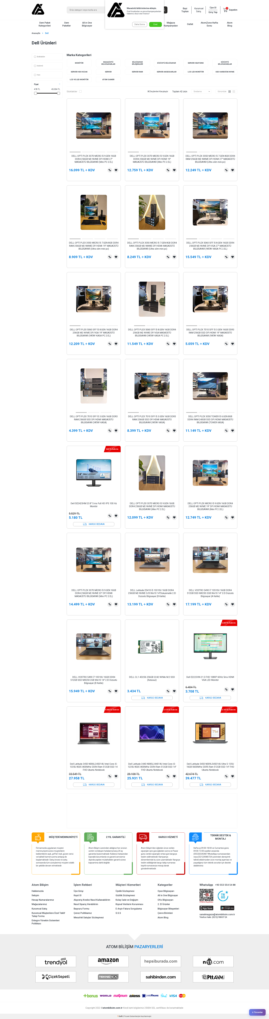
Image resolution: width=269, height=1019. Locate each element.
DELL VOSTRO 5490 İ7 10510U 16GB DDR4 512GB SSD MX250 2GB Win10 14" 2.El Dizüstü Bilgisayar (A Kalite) (210, 593)
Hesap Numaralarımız (43, 900)
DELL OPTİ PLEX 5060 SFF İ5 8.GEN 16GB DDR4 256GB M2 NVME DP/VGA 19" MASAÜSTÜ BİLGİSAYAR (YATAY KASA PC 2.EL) (94, 332)
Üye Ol (213, 7)
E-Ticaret (126, 1016)
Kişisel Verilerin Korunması (129, 904)
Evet (155, 24)
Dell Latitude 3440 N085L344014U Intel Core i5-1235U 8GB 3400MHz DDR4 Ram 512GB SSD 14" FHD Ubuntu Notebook (152, 767)
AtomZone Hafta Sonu (209, 24)
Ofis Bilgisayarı (165, 900)
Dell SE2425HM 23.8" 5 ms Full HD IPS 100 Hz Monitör (94, 505)
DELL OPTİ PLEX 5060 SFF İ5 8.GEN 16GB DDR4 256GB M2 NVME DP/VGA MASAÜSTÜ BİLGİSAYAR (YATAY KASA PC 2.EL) (152, 332)
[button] (75, 325)
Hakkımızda (38, 891)
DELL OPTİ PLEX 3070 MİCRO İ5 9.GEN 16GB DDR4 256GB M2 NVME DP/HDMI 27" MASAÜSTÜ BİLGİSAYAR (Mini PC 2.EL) (93, 159)
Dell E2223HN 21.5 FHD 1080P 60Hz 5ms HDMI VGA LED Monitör (210, 678)
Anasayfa (36, 33)
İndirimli (40, 66)
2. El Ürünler (164, 904)
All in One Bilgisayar (87, 24)
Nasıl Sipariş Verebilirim (86, 904)
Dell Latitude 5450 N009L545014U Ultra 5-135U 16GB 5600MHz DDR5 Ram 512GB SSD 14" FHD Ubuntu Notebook (210, 767)
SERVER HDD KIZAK (79, 72)
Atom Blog (229, 24)
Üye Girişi (78, 891)
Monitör (79, 63)
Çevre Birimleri (165, 913)
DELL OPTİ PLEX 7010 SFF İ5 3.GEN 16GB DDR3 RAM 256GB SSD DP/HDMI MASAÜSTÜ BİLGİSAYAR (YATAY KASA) (94, 419)
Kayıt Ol (77, 895)
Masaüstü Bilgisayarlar (108, 63)
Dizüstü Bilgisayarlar (225, 63)
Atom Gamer (108, 79)
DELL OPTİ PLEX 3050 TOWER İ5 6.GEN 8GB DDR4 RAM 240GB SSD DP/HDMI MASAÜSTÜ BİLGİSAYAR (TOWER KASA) (210, 419)
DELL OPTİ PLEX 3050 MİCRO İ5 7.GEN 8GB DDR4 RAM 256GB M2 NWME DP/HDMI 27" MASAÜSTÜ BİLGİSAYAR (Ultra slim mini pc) (210, 159)
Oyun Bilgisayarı (166, 891)
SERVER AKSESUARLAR (166, 72)
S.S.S (118, 913)
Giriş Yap (212, 12)
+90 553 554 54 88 (225, 884)
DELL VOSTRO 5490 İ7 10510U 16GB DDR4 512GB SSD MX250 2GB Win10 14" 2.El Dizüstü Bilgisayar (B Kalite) (93, 680)
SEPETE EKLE (210, 176)
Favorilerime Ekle (116, 170)
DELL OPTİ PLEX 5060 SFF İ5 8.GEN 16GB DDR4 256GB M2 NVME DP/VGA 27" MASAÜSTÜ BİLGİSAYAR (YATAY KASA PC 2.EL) (210, 245)
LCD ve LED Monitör (79, 79)
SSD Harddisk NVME (224, 72)
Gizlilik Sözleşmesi (125, 895)
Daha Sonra (139, 24)
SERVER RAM (137, 72)
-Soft (120, 1016)
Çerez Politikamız (83, 913)
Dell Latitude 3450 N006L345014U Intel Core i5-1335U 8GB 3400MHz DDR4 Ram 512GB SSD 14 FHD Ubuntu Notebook (94, 767)
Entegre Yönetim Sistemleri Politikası (46, 922)
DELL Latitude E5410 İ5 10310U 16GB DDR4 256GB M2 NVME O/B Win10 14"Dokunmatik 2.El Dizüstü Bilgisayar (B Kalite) (152, 593)
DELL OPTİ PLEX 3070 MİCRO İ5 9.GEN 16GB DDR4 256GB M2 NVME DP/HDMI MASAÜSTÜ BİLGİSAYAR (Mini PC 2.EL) (152, 506)
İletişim (35, 895)
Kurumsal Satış (198, 10)
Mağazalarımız (39, 904)
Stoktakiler (41, 57)
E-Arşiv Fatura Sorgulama (129, 908)
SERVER (108, 72)
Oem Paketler (66, 24)
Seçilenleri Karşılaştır (158, 91)
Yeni (38, 75)
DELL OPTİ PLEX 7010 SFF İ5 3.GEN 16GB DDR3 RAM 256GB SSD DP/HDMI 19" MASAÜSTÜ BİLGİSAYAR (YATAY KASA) (210, 332)
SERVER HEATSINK (196, 63)
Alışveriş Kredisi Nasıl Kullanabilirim (92, 900)
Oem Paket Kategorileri (45, 24)
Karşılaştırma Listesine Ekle (109, 170)
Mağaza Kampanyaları (171, 24)
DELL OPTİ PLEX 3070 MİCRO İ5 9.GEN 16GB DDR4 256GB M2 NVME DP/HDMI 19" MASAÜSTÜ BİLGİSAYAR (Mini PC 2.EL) (152, 159)
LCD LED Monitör (196, 72)
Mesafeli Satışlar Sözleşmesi (89, 917)
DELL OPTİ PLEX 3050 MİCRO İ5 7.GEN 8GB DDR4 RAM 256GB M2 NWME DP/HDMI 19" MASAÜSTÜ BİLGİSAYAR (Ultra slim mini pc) (94, 245)
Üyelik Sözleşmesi (125, 891)
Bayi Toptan (185, 10)
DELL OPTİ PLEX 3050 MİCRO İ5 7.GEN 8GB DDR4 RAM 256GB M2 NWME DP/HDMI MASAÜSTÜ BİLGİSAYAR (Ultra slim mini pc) (152, 245)
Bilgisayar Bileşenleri (137, 63)
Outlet (190, 24)
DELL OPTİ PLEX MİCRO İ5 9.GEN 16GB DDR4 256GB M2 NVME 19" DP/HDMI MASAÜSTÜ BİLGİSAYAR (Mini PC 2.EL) (210, 506)
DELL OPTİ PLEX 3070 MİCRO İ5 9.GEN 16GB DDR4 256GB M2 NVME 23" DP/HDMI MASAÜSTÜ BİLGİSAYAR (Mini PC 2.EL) (93, 593)
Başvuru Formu (81, 908)
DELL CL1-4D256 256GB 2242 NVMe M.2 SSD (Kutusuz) (152, 678)
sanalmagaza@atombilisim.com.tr (217, 914)
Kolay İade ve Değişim (127, 900)
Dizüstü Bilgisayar (166, 63)
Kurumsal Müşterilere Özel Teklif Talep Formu (48, 914)
